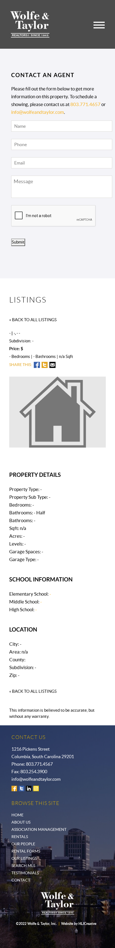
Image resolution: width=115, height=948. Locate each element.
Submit (18, 242)
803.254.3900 (33, 771)
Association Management (38, 829)
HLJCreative (87, 923)
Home (17, 815)
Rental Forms (25, 851)
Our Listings (24, 858)
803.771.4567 (39, 764)
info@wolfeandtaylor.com (37, 112)
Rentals (19, 836)
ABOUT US (20, 822)
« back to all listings (33, 319)
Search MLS (23, 865)
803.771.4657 (85, 104)
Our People (23, 844)
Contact (20, 880)
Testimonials (25, 873)
